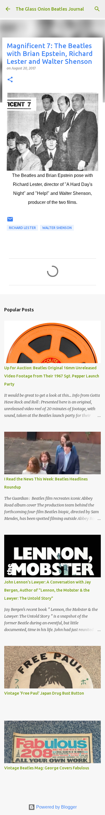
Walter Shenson (57, 228)
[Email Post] (10, 221)
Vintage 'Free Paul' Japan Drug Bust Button (44, 693)
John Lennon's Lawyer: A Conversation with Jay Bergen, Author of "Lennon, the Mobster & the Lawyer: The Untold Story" (47, 590)
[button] (10, 80)
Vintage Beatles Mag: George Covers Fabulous (46, 768)
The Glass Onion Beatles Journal (50, 8)
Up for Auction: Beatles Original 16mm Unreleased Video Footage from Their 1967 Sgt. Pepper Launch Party (51, 376)
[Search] (97, 9)
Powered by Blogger (56, 807)
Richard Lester (22, 228)
